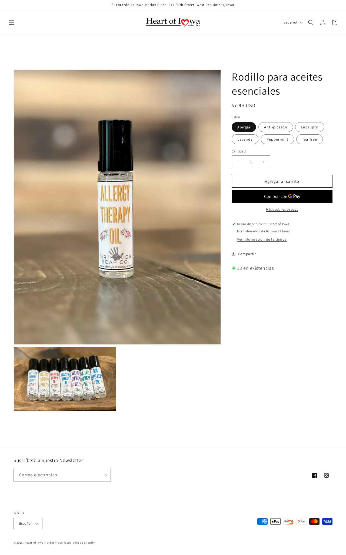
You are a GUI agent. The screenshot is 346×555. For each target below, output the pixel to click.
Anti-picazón (275, 127)
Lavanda (245, 139)
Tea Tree (309, 139)
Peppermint (277, 139)
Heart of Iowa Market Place (44, 542)
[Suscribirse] (105, 475)
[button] (11, 22)
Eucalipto (309, 127)
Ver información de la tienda (262, 239)
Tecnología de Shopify (79, 542)
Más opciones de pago (282, 209)
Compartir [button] (247, 253)
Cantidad (239, 151)
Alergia (243, 127)
